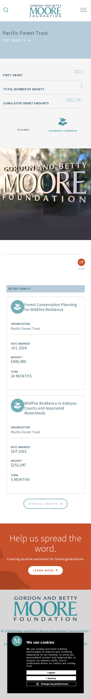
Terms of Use (78, 631)
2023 (78, 72)
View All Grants (44, 504)
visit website (14, 40)
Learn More (44, 570)
